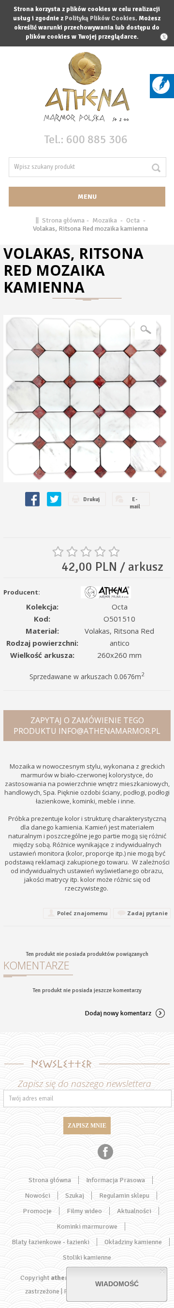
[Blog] (161, 92)
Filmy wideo (84, 1211)
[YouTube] (69, 1151)
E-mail (135, 501)
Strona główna (63, 220)
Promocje (37, 1211)
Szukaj (74, 1195)
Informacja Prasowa (115, 1180)
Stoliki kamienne (87, 1257)
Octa (133, 220)
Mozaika (104, 220)
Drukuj (91, 499)
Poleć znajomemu (82, 913)
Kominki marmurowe (87, 1226)
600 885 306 (97, 139)
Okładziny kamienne (133, 1242)
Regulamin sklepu (124, 1195)
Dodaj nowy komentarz (118, 1013)
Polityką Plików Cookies (100, 18)
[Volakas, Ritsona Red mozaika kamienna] (87, 398)
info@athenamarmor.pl (109, 731)
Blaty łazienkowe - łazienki (50, 1242)
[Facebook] (105, 1151)
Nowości (37, 1195)
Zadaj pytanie (147, 913)
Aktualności (134, 1211)
